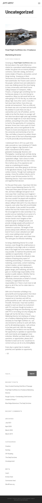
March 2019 (9, 434)
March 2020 (9, 430)
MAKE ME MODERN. (24, 500)
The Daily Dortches (11, 457)
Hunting (7, 450)
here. (33, 343)
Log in (7, 473)
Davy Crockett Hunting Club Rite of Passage (18, 386)
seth (8, 59)
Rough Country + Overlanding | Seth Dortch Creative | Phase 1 (18, 398)
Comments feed (10, 480)
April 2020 (8, 426)
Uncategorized (16, 59)
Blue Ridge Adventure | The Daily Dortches (18, 403)
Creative (11, 59)
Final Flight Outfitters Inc (23, 63)
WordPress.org (9, 484)
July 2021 (8, 422)
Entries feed (9, 477)
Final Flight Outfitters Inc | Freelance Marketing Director (19, 391)
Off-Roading (9, 453)
